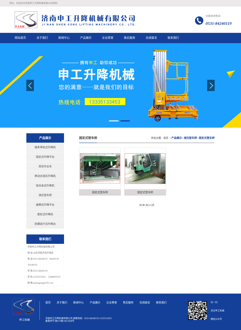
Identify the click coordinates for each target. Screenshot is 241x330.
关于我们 (62, 302)
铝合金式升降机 (45, 185)
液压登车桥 (45, 195)
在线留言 (145, 302)
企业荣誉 (111, 302)
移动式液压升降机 (45, 176)
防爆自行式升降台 (45, 223)
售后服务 (128, 302)
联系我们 (161, 302)
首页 (165, 137)
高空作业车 (45, 166)
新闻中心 (78, 302)
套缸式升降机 (45, 214)
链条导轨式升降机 (45, 147)
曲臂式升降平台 (45, 204)
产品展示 (95, 302)
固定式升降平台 (45, 156)
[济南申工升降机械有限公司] (90, 20)
